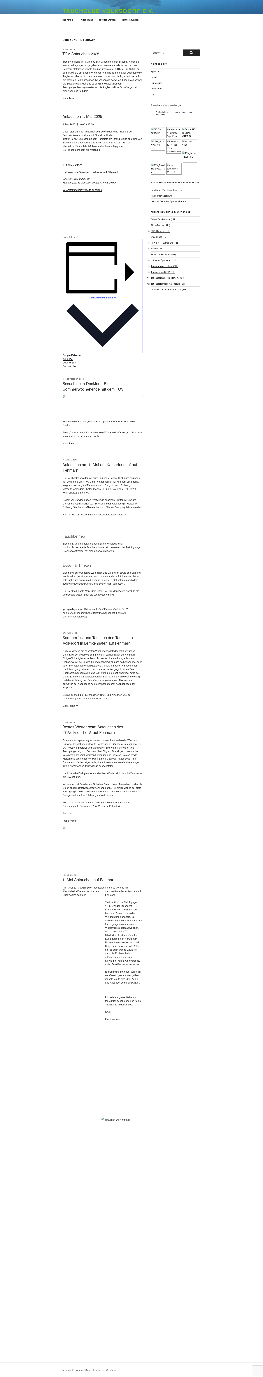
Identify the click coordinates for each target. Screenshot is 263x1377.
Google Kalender (72, 355)
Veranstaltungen (130, 19)
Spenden (155, 71)
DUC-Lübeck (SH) (159, 236)
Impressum (156, 82)
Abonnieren (156, 88)
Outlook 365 (69, 362)
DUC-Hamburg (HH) (160, 231)
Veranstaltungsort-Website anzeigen (82, 190)
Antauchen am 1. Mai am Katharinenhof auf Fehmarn (99, 467)
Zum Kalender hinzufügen (102, 297)
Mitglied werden (107, 19)
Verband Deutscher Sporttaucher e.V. (169, 201)
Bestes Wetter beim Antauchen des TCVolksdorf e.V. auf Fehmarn (92, 729)
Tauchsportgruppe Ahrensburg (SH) (168, 283)
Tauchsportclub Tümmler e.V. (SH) (167, 277)
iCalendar (68, 359)
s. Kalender (113, 806)
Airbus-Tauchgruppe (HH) (163, 219)
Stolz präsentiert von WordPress (100, 1370)
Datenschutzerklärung (72, 1370)
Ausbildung (87, 19)
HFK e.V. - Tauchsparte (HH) (165, 242)
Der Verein (67, 19)
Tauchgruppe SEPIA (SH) (163, 271)
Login (153, 94)
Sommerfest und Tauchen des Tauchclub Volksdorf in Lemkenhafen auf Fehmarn (97, 640)
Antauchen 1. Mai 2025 (82, 116)
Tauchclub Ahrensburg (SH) (164, 266)
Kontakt (154, 77)
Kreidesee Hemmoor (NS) (163, 254)
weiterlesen (69, 98)
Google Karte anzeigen (103, 182)
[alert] (175, 113)
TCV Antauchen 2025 (80, 53)
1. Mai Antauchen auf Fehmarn (89, 879)
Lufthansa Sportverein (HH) (164, 260)
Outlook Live (69, 366)
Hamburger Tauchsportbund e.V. (166, 190)
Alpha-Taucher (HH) (160, 225)
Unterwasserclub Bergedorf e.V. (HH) (169, 289)
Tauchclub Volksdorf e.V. (108, 11)
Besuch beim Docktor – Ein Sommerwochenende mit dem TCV (93, 386)
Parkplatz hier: (70, 237)
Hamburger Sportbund (161, 195)
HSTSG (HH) (157, 248)
